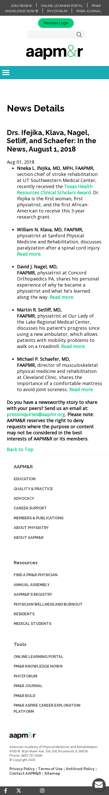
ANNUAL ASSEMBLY (32, 585)
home (54, 52)
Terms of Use (50, 769)
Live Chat (99, 785)
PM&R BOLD (24, 695)
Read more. (29, 254)
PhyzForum (57, 11)
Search (79, 34)
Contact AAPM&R (25, 773)
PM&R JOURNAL (28, 686)
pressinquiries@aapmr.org (36, 414)
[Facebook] (5, 791)
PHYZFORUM (25, 676)
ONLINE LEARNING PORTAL (38, 656)
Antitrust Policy (80, 769)
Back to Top (20, 449)
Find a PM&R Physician (36, 575)
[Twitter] (18, 790)
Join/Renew (21, 6)
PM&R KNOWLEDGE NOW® (38, 666)
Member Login (56, 23)
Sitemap (52, 773)
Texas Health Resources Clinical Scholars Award (55, 189)
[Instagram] (42, 791)
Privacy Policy (22, 769)
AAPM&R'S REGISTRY (33, 594)
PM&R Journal (88, 11)
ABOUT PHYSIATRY (31, 527)
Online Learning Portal (62, 6)
